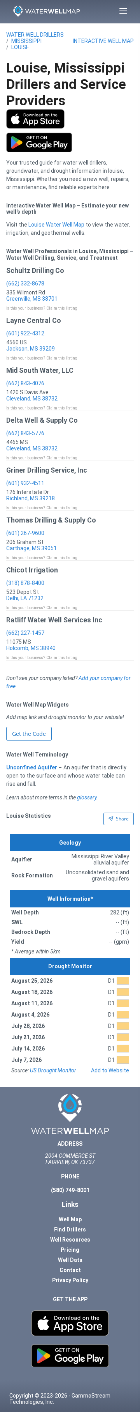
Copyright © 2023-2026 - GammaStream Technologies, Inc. (59, 1399)
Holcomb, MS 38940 (31, 648)
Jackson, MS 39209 (30, 348)
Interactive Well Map (103, 41)
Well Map (70, 1219)
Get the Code (29, 733)
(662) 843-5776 (25, 433)
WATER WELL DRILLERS (35, 35)
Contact (70, 1270)
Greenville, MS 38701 (32, 299)
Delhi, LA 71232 (25, 598)
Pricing (70, 1250)
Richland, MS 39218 (30, 498)
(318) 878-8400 (25, 583)
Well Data (70, 1260)
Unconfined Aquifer (31, 767)
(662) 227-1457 (25, 633)
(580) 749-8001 (70, 1190)
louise (20, 47)
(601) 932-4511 (25, 483)
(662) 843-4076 (25, 383)
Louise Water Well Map (56, 224)
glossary (86, 797)
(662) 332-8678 (25, 283)
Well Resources (70, 1240)
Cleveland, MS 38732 (32, 398)
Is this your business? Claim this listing (41, 308)
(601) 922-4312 (25, 333)
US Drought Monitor (53, 1070)
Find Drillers (70, 1229)
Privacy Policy (70, 1280)
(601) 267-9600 (25, 533)
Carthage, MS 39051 (31, 548)
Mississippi (26, 41)
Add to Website (110, 1070)
